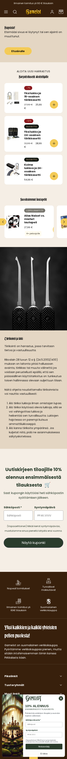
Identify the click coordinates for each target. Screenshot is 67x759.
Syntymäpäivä (44, 507)
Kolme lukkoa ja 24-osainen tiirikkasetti (33, 170)
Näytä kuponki (33, 542)
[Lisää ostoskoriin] (54, 104)
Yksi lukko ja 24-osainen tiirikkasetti (32, 135)
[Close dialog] (61, 698)
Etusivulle (18, 51)
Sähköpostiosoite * (33, 720)
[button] (5, 11)
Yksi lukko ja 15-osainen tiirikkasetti (32, 96)
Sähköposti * (13, 507)
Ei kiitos (43, 754)
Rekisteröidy (44, 746)
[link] (52, 11)
